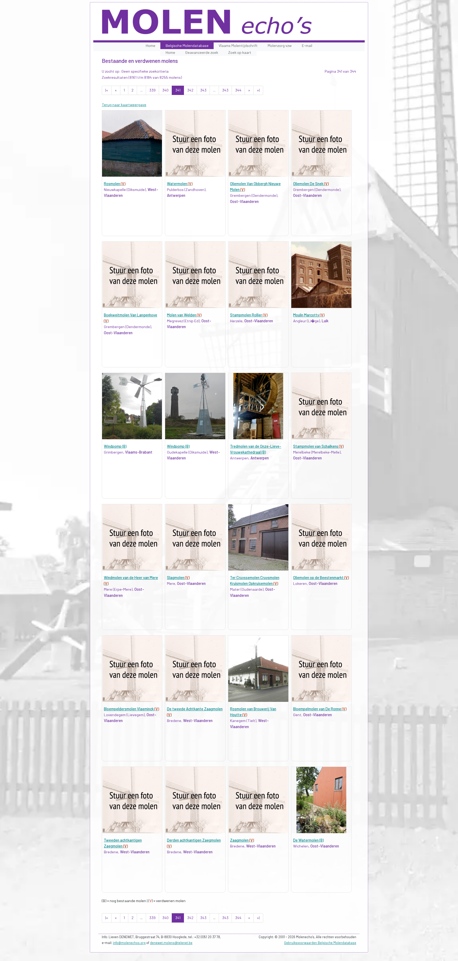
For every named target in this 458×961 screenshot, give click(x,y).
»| (258, 90)
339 (152, 90)
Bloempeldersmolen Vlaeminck (131, 709)
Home (150, 45)
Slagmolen (178, 577)
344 (238, 90)
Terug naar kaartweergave (124, 104)
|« (106, 90)
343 (203, 90)
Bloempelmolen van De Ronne (319, 709)
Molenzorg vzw (280, 45)
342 (190, 90)
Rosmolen (114, 183)
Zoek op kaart (239, 52)
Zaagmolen (242, 840)
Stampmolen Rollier (248, 315)
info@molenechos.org (129, 943)
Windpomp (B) (115, 446)
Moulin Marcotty (308, 315)
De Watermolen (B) (308, 840)
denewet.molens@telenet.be (171, 943)
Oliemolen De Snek (311, 183)
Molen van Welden (184, 315)
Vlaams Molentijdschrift (238, 45)
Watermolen (179, 183)
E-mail (307, 45)
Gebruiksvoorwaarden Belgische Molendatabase (320, 943)
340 (165, 90)
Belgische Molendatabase (187, 45)
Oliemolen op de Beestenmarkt (321, 577)
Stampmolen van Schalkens (318, 446)
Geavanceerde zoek (201, 52)
